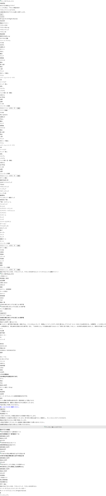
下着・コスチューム (5, 202)
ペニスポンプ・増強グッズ (7, 197)
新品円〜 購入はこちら (8, 322)
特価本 (2, 254)
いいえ (2, 16)
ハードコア (3, 82)
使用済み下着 (3, 200)
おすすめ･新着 (4, 38)
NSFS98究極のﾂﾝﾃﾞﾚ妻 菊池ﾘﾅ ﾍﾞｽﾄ (9, 434)
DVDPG (2, 45)
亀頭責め (2, 195)
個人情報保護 (3, 480)
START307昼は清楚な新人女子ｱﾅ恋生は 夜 (12, 456)
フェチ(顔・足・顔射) (6, 93)
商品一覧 (2, 302)
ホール (2, 241)
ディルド (2, 206)
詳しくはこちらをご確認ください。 (10, 407)
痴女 (1, 62)
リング (2, 219)
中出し (2, 51)
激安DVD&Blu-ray (5, 36)
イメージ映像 (3, 110)
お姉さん (2, 95)
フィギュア (3, 189)
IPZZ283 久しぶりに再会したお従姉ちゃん (12, 467)
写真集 (2, 259)
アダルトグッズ (4, 187)
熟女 (1, 67)
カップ (2, 237)
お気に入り (3, 313)
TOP (1, 300)
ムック (2, 261)
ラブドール (3, 215)
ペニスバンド (4, 204)
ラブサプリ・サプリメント (7, 211)
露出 (1, 53)
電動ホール (3, 239)
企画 (1, 101)
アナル (2, 75)
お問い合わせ (3, 283)
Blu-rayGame (4, 115)
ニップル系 (3, 193)
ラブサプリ (3, 213)
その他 (2, 43)
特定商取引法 (3, 482)
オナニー (2, 49)
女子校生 (2, 97)
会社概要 (2, 280)
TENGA (2, 184)
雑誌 (1, 263)
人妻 (1, 69)
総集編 (2, 58)
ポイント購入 (3, 178)
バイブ (2, 234)
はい (2, 14)
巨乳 (1, 86)
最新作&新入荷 (4, 180)
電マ (1, 230)
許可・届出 (3, 484)
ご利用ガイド (3, 276)
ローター (2, 232)
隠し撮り (2, 64)
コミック (2, 256)
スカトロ (2, 60)
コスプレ (2, 88)
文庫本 (2, 252)
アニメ (2, 71)
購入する (3, 409)
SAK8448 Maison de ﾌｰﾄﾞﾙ (7, 445)
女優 (1, 99)
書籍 (1, 265)
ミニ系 (2, 104)
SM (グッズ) (3, 228)
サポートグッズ (4, 191)
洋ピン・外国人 (4, 73)
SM (1, 80)
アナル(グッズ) (4, 226)
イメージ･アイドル (5, 40)
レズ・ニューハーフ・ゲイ (7, 77)
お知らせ (2, 285)
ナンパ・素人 (3, 84)
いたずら (2, 91)
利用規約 (2, 475)
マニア (2, 56)
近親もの (2, 47)
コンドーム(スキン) (5, 221)
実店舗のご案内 (4, 278)
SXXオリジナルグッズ (6, 182)
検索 (19, 108)
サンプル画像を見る (5, 309)
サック (2, 217)
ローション (3, 224)
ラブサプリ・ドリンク (6, 208)
